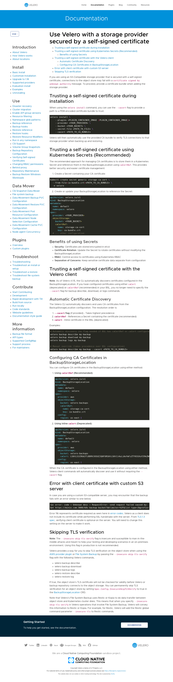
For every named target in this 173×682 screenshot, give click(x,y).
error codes (116, 513)
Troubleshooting (21, 262)
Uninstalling (18, 93)
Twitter (31, 645)
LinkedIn (44, 645)
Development (19, 296)
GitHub (95, 645)
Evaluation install (21, 86)
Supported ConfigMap (24, 341)
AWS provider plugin (61, 554)
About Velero (19, 52)
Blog (121, 5)
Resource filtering (22, 116)
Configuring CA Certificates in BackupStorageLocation (89, 65)
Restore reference (22, 130)
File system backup (22, 194)
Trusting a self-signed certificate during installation (82, 48)
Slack (56, 645)
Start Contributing (22, 292)
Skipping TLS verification (68, 72)
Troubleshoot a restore (24, 272)
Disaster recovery (22, 106)
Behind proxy (19, 168)
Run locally (18, 306)
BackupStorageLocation (67, 592)
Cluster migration (21, 110)
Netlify (113, 674)
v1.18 (14, 34)
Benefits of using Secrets (73, 55)
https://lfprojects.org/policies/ (115, 671)
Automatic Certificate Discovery (77, 61)
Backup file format (22, 334)
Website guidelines (22, 313)
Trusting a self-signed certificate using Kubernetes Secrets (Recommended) (96, 51)
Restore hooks (20, 133)
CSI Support (18, 144)
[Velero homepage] (31, 5)
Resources (145, 5)
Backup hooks (20, 127)
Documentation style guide (27, 316)
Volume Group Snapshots (26, 147)
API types (17, 337)
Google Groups (70, 645)
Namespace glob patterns (26, 120)
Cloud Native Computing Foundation (82, 653)
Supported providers (23, 83)
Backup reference (22, 123)
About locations (21, 59)
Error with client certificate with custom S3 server (82, 68)
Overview (17, 245)
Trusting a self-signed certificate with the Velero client (84, 58)
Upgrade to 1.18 (20, 79)
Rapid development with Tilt (27, 299)
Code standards (21, 309)
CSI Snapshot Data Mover (26, 191)
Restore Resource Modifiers (27, 137)
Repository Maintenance (25, 171)
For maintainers (20, 348)
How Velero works (22, 56)
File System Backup (86, 554)
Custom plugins (20, 249)
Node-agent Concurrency (26, 232)
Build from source (22, 302)
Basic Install (18, 72)
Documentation (97, 5)
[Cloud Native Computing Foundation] (86, 660)
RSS (84, 645)
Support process (21, 344)
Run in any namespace (24, 140)
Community (132, 5)
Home (83, 5)
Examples (17, 89)
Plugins (111, 5)
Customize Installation (24, 76)
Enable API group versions (26, 113)
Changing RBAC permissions (27, 164)
